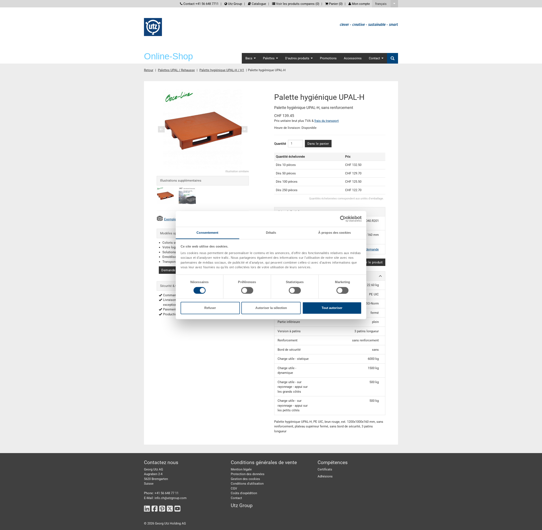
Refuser (210, 308)
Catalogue (258, 4)
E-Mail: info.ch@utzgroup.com (165, 498)
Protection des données (247, 474)
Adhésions (325, 476)
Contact (236, 498)
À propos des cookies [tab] (334, 232)
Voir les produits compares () (297, 4)
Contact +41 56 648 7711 (200, 4)
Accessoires (353, 58)
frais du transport (326, 121)
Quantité (280, 144)
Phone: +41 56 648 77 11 (161, 493)
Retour (148, 70)
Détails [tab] (271, 232)
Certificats (325, 469)
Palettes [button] (269, 58)
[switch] (247, 290)
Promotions (328, 58)
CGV (234, 488)
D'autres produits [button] (297, 58)
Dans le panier (318, 144)
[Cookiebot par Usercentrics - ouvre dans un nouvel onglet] (343, 219)
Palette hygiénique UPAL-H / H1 (221, 70)
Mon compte (360, 4)
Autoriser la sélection (271, 308)
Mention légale (241, 469)
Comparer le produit (368, 262)
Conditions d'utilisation (247, 483)
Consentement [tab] (207, 232)
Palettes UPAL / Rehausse (176, 70)
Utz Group (234, 4)
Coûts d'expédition (244, 493)
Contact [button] (374, 58)
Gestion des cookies (245, 479)
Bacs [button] (248, 58)
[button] (385, 3)
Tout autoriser (332, 308)
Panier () (335, 4)
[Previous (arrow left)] (164, 129)
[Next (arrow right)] (241, 129)
